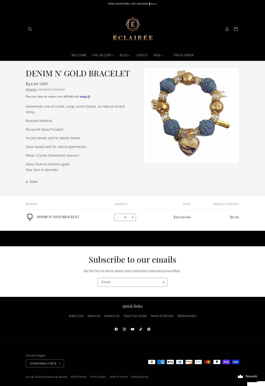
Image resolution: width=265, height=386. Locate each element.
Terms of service (119, 377)
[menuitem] (79, 55)
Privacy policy (98, 377)
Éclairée (39, 377)
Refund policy (187, 315)
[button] (30, 29)
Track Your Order (135, 315)
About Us (93, 315)
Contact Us (112, 315)
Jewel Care (76, 315)
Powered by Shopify (56, 377)
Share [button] (34, 181)
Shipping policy (140, 377)
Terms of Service (162, 315)
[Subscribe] (163, 282)
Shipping (31, 89)
